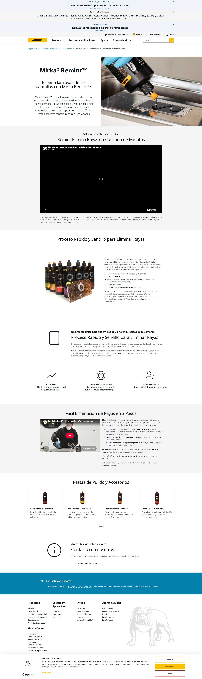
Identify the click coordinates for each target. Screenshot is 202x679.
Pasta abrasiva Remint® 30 (153, 508)
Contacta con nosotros (110, 611)
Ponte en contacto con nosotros (80, 586)
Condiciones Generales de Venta (35, 643)
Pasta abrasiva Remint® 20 (116, 508)
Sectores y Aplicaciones (82, 40)
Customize (169, 666)
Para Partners (107, 620)
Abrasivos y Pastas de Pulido (38, 614)
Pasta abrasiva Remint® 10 (79, 508)
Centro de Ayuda (83, 617)
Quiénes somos (108, 608)
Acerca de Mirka (122, 40)
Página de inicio (33, 49)
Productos (58, 40)
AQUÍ (103, 30)
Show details (46, 672)
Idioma (139, 34)
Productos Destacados (36, 623)
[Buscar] (171, 40)
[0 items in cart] (169, 34)
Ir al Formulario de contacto (87, 563)
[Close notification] (173, 2)
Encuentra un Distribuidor (118, 34)
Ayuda (104, 40)
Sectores (56, 611)
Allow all (170, 660)
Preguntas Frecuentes (36, 648)
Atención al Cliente (84, 614)
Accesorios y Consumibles (37, 617)
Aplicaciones (57, 614)
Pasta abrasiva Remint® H (41, 508)
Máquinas (31, 608)
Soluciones (68, 49)
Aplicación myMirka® (85, 620)
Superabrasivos (33, 620)
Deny (170, 673)
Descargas (81, 608)
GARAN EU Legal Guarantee (38, 650)
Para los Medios (108, 617)
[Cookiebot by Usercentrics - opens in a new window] (28, 674)
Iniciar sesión (155, 34)
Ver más (101, 527)
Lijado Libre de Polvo (35, 611)
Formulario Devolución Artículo (35, 635)
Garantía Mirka (83, 611)
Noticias (105, 614)
